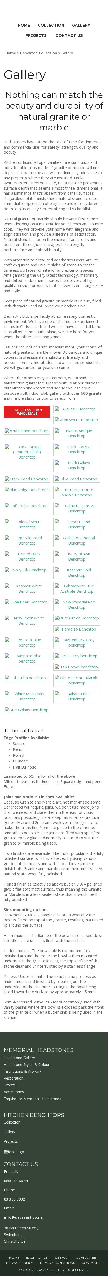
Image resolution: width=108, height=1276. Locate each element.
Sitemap (62, 1257)
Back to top (37, 1257)
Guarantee (86, 1257)
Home (24, 25)
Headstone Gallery (19, 1057)
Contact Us (69, 35)
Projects (36, 35)
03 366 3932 (14, 1199)
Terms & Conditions (57, 1262)
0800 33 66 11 (16, 1180)
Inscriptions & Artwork (22, 1071)
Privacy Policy (19, 1262)
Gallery (81, 25)
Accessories (14, 1091)
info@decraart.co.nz (23, 1217)
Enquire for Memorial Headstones (32, 1098)
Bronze (10, 1084)
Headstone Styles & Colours (27, 1064)
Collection (51, 25)
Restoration (14, 1078)
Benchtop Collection (38, 52)
